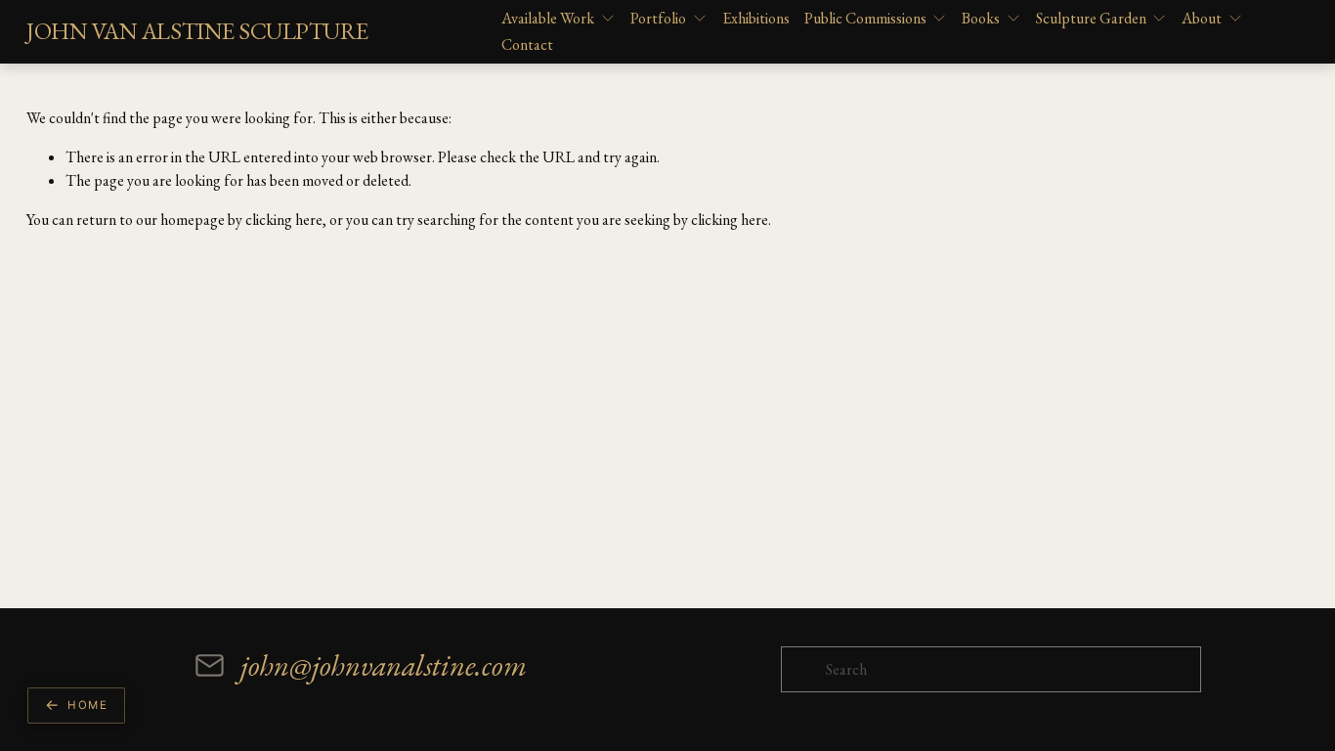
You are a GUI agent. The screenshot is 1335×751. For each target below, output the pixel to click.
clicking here (284, 219)
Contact (527, 44)
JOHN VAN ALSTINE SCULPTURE (196, 31)
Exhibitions (756, 18)
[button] (76, 705)
